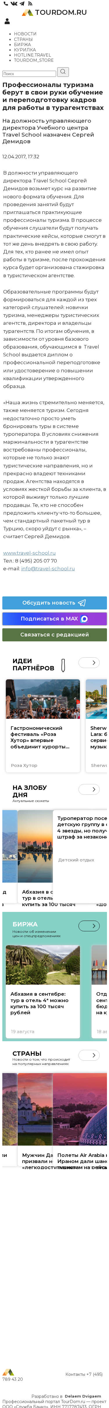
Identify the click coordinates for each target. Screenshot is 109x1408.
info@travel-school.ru (48, 568)
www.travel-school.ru (29, 553)
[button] (84, 663)
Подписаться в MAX (49, 619)
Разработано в (66, 1396)
